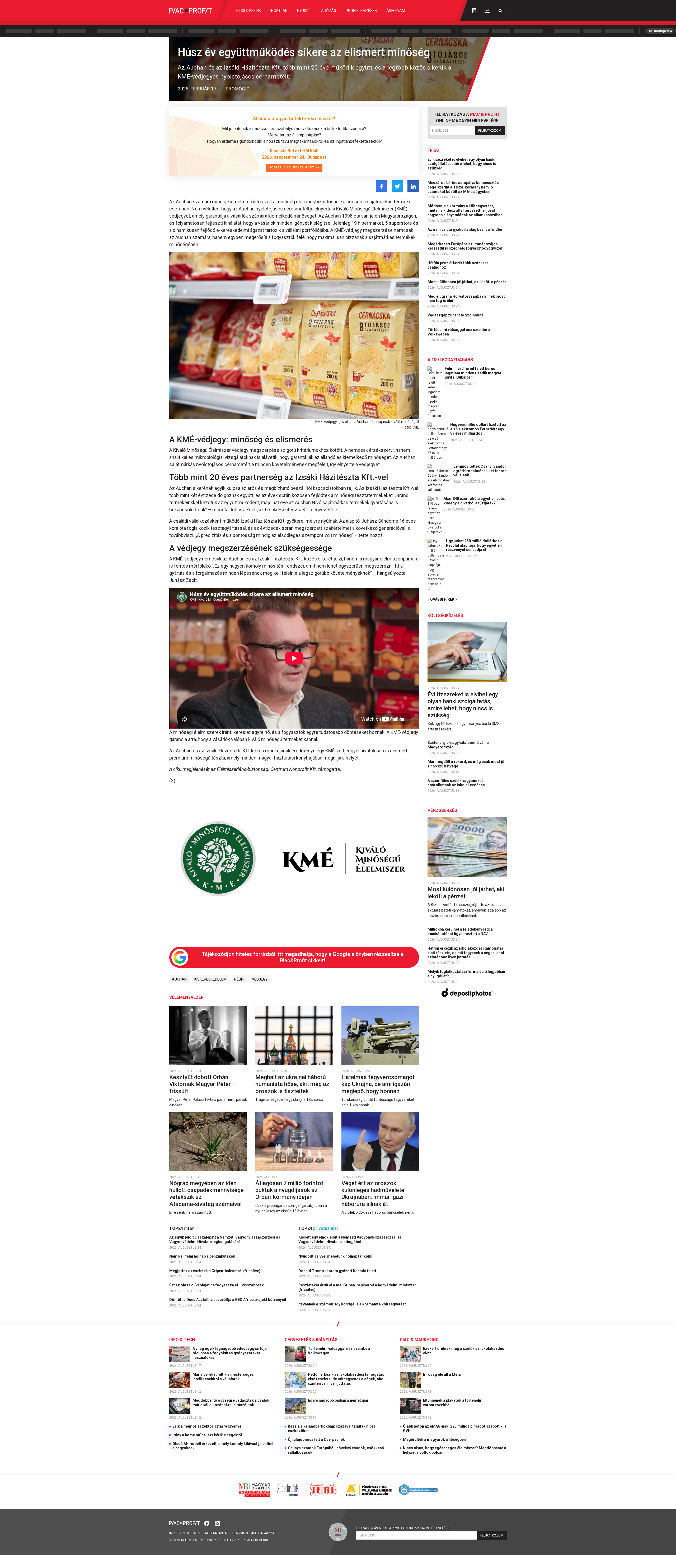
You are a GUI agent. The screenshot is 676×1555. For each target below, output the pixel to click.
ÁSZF (197, 1533)
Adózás (328, 10)
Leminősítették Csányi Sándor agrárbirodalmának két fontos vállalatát (479, 470)
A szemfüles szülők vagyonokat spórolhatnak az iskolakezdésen (457, 783)
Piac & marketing (419, 1339)
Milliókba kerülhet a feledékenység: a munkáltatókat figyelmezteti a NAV (460, 931)
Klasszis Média (256, 1540)
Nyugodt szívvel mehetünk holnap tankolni (335, 1256)
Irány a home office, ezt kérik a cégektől (207, 1435)
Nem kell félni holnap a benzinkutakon (202, 1256)
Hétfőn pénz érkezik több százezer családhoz (458, 265)
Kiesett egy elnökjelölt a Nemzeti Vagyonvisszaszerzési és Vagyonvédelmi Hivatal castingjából (350, 1239)
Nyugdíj (304, 10)
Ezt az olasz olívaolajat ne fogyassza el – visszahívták (217, 1285)
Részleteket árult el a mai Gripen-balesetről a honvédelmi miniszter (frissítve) (357, 1287)
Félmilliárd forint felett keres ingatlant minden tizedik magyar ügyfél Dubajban (473, 373)
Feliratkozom (489, 130)
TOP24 (181, 1228)
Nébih (239, 979)
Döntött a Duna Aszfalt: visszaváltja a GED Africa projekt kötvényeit (228, 1300)
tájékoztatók (205, 1540)
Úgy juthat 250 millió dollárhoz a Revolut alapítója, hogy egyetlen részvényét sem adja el (474, 545)
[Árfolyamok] (487, 10)
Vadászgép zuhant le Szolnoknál (456, 315)
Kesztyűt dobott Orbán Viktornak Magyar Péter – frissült (202, 1084)
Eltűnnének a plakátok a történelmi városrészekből (453, 1402)
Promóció (238, 88)
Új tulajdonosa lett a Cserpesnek (316, 1439)
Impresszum (179, 1533)
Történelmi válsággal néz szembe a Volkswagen (459, 332)
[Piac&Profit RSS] (217, 1523)
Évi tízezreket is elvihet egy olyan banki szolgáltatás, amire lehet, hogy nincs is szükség (462, 164)
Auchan (179, 979)
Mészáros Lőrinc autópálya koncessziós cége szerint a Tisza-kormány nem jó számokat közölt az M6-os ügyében (463, 187)
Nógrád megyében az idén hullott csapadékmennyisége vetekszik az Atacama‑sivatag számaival (206, 1193)
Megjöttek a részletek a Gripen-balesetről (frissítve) (215, 1271)
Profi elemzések (361, 10)
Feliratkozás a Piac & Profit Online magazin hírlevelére (402, 1528)
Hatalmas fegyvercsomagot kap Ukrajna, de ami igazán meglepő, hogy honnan (378, 1084)
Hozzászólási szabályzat (254, 1533)
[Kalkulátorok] (474, 10)
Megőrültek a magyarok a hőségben (434, 1439)
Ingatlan (279, 10)
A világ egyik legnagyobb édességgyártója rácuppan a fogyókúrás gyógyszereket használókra (230, 1353)
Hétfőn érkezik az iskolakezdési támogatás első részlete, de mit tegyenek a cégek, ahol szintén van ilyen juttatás (466, 952)
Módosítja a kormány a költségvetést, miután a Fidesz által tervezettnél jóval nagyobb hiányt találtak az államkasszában (465, 210)
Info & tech (182, 1339)
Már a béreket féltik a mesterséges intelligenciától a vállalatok (223, 1376)
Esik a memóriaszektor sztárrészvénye (206, 1426)
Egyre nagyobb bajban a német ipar (338, 1400)
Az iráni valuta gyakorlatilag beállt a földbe (465, 229)
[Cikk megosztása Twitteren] (397, 186)
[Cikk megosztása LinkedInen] (413, 186)
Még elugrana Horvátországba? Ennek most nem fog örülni (466, 298)
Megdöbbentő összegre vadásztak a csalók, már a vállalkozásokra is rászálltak (231, 1402)
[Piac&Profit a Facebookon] (207, 1523)
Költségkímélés (445, 615)
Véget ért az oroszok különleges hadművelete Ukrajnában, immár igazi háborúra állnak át (372, 1193)
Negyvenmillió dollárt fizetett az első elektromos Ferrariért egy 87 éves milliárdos (478, 429)
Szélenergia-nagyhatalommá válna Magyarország (458, 744)
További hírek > (442, 599)
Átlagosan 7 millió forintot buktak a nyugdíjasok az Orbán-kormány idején (289, 1190)
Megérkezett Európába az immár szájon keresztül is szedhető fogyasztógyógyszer (466, 246)
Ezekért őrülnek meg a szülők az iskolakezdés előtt (463, 1350)
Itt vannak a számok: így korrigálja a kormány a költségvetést (352, 1304)
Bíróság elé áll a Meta (442, 1374)
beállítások (229, 1540)
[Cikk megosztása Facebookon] (381, 186)
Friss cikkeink (248, 10)
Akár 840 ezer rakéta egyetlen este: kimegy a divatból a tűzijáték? (474, 500)
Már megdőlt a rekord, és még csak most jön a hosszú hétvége (467, 764)
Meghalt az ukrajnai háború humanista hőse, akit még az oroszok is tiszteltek (292, 1084)
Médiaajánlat (216, 1533)
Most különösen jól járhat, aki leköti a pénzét (467, 282)
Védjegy (260, 979)
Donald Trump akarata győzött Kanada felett (337, 1271)
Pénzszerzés (442, 810)
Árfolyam (395, 10)
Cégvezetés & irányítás (311, 1339)
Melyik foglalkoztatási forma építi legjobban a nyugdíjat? (466, 973)
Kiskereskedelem (210, 979)
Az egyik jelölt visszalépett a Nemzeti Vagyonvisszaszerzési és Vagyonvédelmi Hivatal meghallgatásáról (224, 1239)
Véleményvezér (186, 997)
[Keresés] (500, 10)
